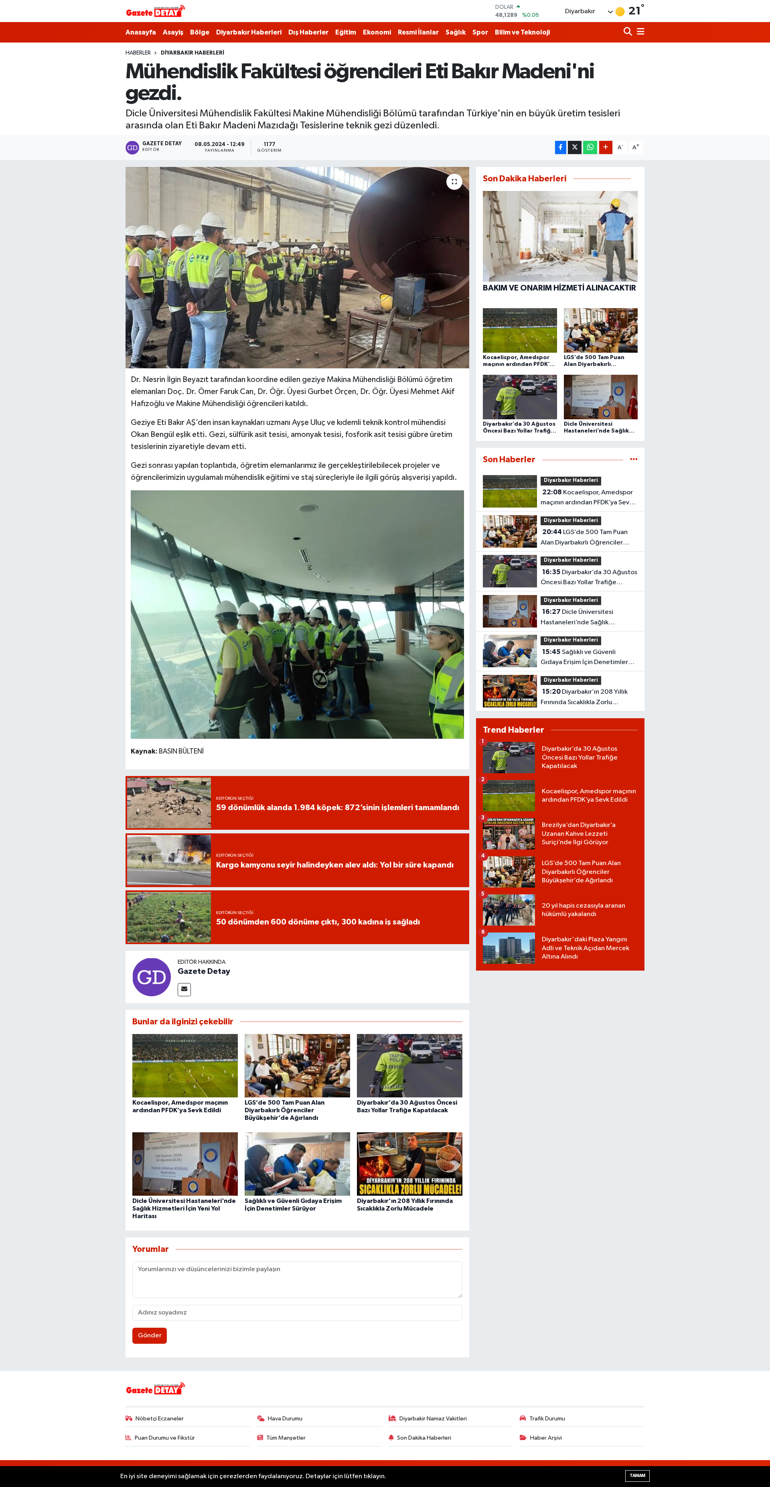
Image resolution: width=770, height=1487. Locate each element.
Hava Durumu (285, 1419)
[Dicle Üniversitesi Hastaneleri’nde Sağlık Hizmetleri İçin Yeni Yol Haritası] (185, 1163)
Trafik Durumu (547, 1419)
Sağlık (456, 32)
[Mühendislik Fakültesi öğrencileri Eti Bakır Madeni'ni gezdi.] (297, 267)
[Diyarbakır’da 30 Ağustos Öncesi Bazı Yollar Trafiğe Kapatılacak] (409, 1065)
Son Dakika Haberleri (424, 1438)
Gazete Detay (204, 971)
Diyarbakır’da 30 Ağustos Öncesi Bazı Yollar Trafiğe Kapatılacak (589, 578)
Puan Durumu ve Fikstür (165, 1438)
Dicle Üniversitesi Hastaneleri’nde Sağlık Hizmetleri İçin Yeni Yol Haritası (184, 1208)
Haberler (138, 53)
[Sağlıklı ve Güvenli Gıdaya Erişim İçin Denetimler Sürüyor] (297, 1163)
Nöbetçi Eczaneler (160, 1419)
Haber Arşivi (546, 1438)
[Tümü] (634, 459)
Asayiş (173, 32)
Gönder (150, 1335)
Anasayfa (141, 32)
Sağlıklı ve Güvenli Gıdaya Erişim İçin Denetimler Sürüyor (584, 658)
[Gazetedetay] (156, 11)
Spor (480, 32)
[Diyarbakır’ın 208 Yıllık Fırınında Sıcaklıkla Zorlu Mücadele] (409, 1163)
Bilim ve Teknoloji (522, 32)
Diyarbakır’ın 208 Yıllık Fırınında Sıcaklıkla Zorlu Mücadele (584, 697)
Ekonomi (377, 32)
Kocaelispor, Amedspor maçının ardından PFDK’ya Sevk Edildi (587, 498)
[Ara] (629, 32)
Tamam (637, 1475)
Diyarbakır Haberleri (249, 32)
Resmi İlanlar (418, 32)
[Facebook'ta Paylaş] (560, 147)
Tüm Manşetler (286, 1438)
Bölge (199, 32)
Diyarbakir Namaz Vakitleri (433, 1419)
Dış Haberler (308, 32)
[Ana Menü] (639, 32)
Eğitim (345, 32)
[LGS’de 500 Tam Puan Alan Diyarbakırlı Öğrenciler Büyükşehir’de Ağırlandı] (297, 1065)
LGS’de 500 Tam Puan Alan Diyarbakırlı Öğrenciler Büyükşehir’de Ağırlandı (284, 1110)
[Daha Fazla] (605, 147)
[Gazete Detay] (151, 976)
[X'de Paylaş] (575, 147)
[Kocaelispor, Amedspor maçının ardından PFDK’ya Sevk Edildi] (185, 1065)
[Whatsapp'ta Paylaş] (590, 147)
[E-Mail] (184, 989)
